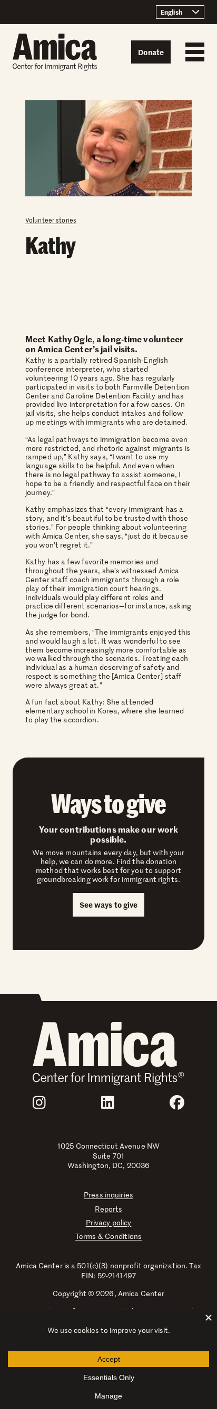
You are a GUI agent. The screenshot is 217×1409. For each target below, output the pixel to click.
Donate (151, 52)
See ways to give (109, 904)
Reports (109, 1209)
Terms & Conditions (108, 1236)
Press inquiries (108, 1195)
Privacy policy (109, 1222)
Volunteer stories (50, 220)
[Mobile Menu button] (192, 52)
